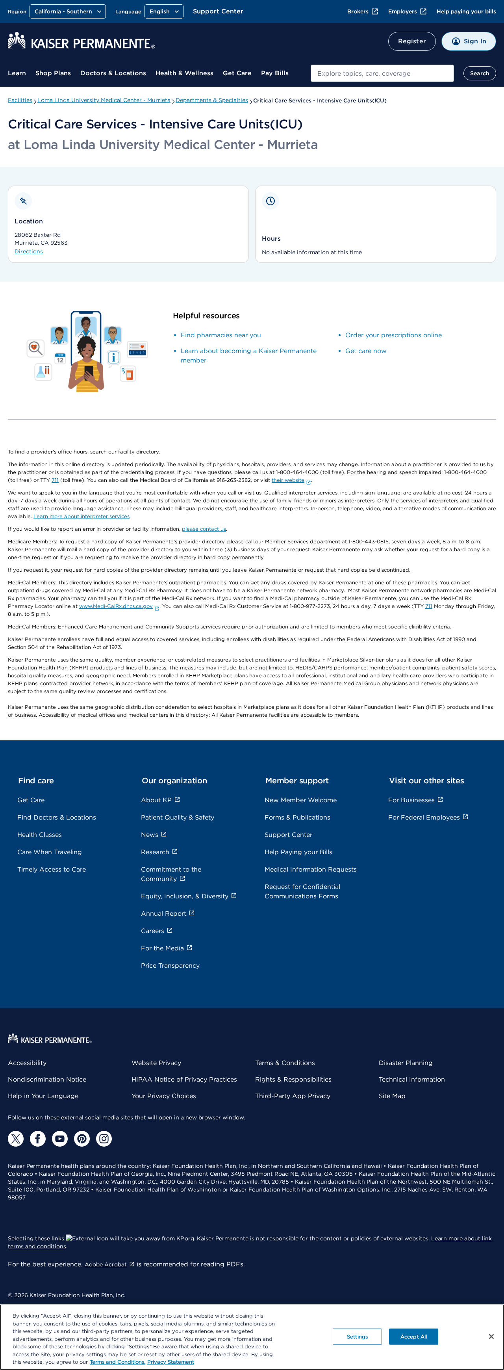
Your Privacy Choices (164, 1096)
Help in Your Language (43, 1096)
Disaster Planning (406, 1063)
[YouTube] (60, 1139)
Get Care (237, 73)
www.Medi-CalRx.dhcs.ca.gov (116, 606)
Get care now (366, 351)
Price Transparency (170, 965)
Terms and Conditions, (117, 1362)
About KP (156, 800)
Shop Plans (53, 73)
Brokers (358, 11)
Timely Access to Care (51, 869)
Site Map (392, 1096)
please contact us (204, 529)
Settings (357, 1336)
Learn (17, 73)
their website (288, 480)
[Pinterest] (82, 1139)
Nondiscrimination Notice (47, 1079)
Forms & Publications (297, 817)
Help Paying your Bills (298, 852)
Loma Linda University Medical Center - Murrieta (103, 100)
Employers (402, 11)
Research (155, 852)
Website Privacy (156, 1063)
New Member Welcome (301, 800)
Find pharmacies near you (221, 335)
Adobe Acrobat (106, 1264)
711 (55, 480)
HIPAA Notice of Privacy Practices (184, 1079)
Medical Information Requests (311, 869)
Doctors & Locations (113, 73)
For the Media (162, 948)
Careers (152, 931)
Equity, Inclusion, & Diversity (184, 896)
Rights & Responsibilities (293, 1079)
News (149, 834)
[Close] (491, 1336)
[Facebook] (38, 1139)
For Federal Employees (424, 817)
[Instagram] (104, 1139)
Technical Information (412, 1079)
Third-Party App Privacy (292, 1096)
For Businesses (411, 800)
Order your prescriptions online (393, 335)
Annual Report (163, 913)
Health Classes (39, 834)
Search (479, 73)
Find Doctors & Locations (56, 817)
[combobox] (382, 73)
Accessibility (27, 1063)
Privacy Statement (170, 1362)
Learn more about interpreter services (81, 516)
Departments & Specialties (212, 100)
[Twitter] (16, 1139)
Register (412, 41)
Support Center (218, 11)
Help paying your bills (466, 11)
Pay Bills (275, 73)
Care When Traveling (49, 852)
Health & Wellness (184, 73)
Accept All (413, 1336)
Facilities (20, 100)
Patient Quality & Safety (177, 817)
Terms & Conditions (285, 1063)
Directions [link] (29, 251)
